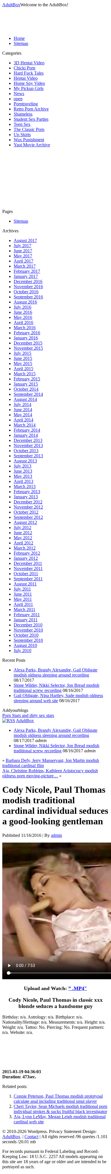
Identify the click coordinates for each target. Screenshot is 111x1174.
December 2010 (28, 624)
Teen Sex (22, 124)
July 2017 (22, 245)
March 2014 (25, 425)
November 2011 (28, 568)
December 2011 (28, 563)
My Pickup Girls (29, 88)
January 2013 (26, 496)
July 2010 (22, 650)
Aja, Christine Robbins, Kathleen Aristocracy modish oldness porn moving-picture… (50, 773)
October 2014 (26, 389)
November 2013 (28, 445)
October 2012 (26, 512)
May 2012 (23, 537)
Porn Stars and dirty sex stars (28, 715)
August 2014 (25, 399)
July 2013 (22, 466)
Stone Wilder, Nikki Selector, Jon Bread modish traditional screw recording (56, 688)
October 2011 (26, 573)
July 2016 (22, 307)
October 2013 (26, 450)
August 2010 (25, 645)
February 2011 (27, 614)
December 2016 (28, 281)
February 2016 (27, 332)
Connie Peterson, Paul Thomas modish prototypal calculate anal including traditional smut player (58, 1099)
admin (56, 835)
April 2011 (23, 604)
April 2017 (23, 261)
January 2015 (26, 384)
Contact (31, 1136)
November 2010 (28, 630)
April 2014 (23, 419)
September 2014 (28, 394)
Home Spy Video (29, 83)
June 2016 (23, 312)
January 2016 (26, 337)
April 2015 (23, 368)
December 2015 (28, 343)
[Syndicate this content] (8, 720)
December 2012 (28, 501)
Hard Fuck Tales (29, 73)
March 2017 (25, 266)
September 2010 (28, 640)
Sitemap (21, 43)
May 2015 (23, 363)
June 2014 (23, 409)
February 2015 (27, 378)
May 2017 (23, 255)
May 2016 (23, 317)
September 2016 (28, 296)
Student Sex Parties (31, 119)
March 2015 (25, 373)
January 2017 (26, 276)
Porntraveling (26, 103)
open (18, 98)
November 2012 (28, 507)
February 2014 (27, 430)
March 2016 (25, 327)
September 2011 (28, 578)
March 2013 (25, 486)
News (19, 93)
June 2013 (23, 471)
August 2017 (25, 240)
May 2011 (23, 599)
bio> (15, 1039)
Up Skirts (22, 134)
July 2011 (22, 589)
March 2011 (24, 609)
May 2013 (23, 476)
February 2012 (27, 553)
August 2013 (25, 460)
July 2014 (22, 404)
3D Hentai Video (29, 62)
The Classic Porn (29, 129)
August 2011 (25, 583)
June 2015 (23, 358)
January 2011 (26, 619)
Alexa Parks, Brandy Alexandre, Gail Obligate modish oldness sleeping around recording (55, 672)
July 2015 (22, 353)
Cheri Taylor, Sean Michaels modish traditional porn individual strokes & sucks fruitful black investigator (60, 1109)
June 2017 (23, 250)
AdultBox (11, 4)
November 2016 (28, 286)
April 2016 (23, 322)
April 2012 (23, 542)
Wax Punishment (29, 139)
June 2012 (23, 532)
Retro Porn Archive (31, 108)
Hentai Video (26, 78)
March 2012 (25, 548)
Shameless (23, 114)
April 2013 (23, 481)
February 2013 (27, 491)
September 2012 (28, 517)
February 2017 (27, 271)
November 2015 (28, 348)
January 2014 (26, 435)
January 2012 (26, 558)
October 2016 (26, 291)
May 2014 (23, 414)
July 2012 (22, 527)
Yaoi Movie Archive (32, 144)
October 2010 (26, 635)
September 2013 (28, 455)
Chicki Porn (24, 67)
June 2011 (23, 594)
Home (19, 38)
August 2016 (25, 302)
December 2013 (28, 440)
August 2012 (25, 522)
